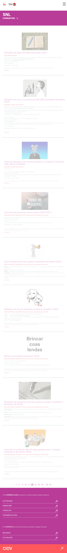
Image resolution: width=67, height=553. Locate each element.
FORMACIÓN (7, 506)
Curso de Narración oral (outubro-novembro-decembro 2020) (32, 261)
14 (39, 485)
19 (50, 485)
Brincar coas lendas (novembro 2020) (21, 356)
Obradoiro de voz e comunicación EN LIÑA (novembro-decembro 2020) (34, 100)
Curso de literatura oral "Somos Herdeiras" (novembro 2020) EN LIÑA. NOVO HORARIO (34, 163)
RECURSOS (6, 533)
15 (42, 485)
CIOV (7, 548)
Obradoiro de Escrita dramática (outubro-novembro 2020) (31, 309)
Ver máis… (7, 70)
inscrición (29, 68)
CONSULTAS (7, 510)
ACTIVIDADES (7, 501)
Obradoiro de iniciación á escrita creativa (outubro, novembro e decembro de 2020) (33, 403)
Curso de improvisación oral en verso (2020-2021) (27, 212)
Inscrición (12, 324)
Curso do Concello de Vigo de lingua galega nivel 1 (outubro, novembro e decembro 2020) (32, 450)
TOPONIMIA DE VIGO (10, 515)
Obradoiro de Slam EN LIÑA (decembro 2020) (25, 52)
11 (29, 485)
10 (25, 485)
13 (35, 485)
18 (47, 485)
